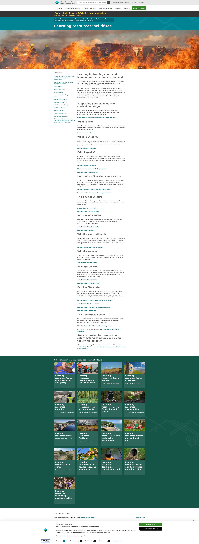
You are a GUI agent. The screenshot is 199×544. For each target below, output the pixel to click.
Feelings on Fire (59, 110)
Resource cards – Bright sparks (87, 172)
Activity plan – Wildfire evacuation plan (90, 247)
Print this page (140, 517)
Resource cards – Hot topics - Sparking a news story (94, 192)
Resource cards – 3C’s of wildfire (88, 211)
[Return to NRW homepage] (65, 2)
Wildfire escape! (59, 107)
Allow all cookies (150, 524)
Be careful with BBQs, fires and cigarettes (97, 326)
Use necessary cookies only (150, 528)
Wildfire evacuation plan (62, 105)
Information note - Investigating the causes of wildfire (94, 300)
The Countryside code (61, 116)
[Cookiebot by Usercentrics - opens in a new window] (45, 541)
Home (57, 19)
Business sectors (80, 19)
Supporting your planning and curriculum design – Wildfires (96, 117)
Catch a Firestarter (60, 113)
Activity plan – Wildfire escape (87, 262)
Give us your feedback (87, 517)
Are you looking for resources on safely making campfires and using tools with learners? (64, 120)
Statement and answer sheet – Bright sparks (91, 168)
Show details (117, 541)
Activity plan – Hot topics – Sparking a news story (93, 189)
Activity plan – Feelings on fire (87, 279)
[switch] (80, 541)
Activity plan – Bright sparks (86, 165)
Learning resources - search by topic (81, 20)
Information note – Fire (84, 133)
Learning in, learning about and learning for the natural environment (64, 77)
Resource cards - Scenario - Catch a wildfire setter (93, 307)
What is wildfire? (59, 89)
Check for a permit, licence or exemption (125, 2)
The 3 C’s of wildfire (60, 99)
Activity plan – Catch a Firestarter (88, 303)
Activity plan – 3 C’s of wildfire (87, 208)
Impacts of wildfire (60, 102)
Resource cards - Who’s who (86, 310)
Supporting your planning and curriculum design (63, 82)
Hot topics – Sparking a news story (63, 95)
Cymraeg (141, 2)
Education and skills (93, 19)
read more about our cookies (69, 536)
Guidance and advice (67, 19)
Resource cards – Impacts (85, 230)
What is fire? (58, 86)
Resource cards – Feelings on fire (88, 283)
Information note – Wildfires (86, 148)
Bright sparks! (58, 92)
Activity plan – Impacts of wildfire (88, 226)
